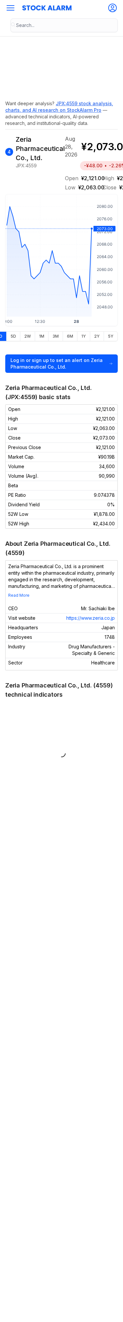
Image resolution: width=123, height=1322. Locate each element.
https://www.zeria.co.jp (90, 618)
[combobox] (64, 25)
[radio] (13, 336)
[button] (10, 8)
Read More (19, 595)
